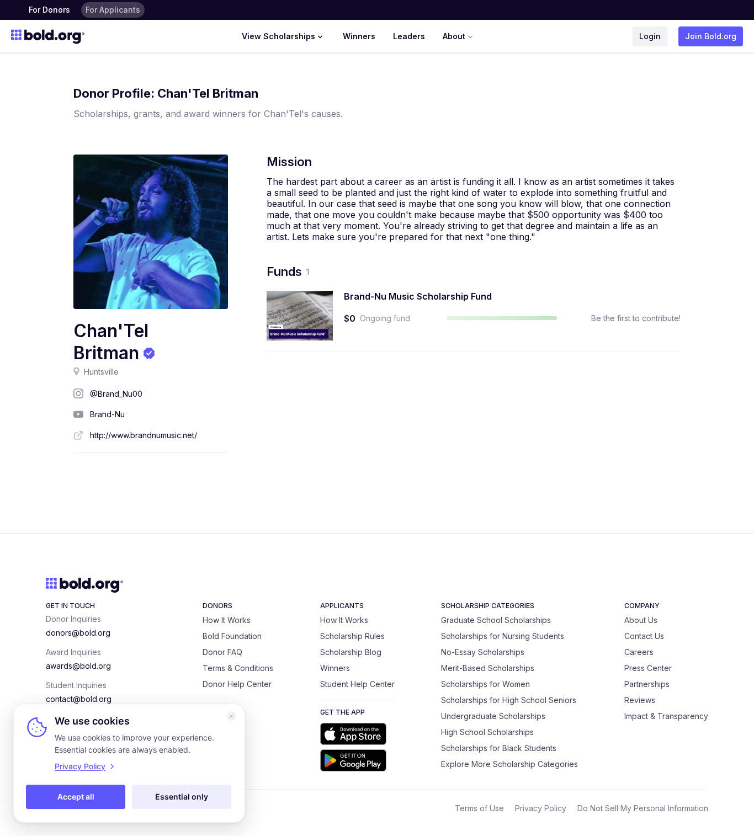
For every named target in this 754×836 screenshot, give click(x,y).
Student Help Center (357, 684)
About (454, 36)
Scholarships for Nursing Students (502, 636)
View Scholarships (278, 36)
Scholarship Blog (350, 652)
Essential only (181, 796)
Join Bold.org (710, 36)
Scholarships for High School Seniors (508, 700)
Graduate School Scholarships (496, 620)
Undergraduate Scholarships (493, 716)
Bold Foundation (232, 636)
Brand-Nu (107, 414)
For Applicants (113, 9)
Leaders (409, 36)
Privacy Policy (540, 808)
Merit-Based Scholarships (487, 668)
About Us (640, 620)
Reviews (639, 700)
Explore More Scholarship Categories (509, 764)
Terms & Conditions (238, 668)
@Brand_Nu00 (116, 393)
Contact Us (644, 636)
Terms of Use (479, 808)
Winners (359, 36)
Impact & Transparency (666, 716)
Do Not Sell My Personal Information (642, 808)
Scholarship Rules (352, 636)
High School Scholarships (487, 732)
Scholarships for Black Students (498, 748)
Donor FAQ (222, 652)
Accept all (75, 796)
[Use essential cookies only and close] (231, 716)
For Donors (49, 9)
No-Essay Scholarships (482, 652)
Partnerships (647, 684)
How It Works (227, 620)
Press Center (648, 668)
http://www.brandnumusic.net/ (143, 435)
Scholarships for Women (485, 684)
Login (650, 36)
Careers (639, 652)
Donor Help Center (237, 684)
